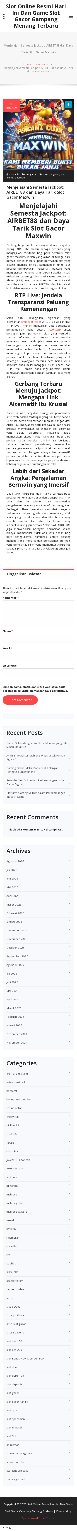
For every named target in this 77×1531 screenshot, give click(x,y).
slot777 (11, 1436)
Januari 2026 (14, 921)
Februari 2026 (15, 913)
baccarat (11, 1091)
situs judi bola (15, 1315)
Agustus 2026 (15, 861)
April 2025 (12, 999)
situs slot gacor (51, 174)
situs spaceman (16, 1332)
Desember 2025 (16, 930)
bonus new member (19, 1099)
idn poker (12, 1151)
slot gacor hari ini (17, 1401)
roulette (11, 1246)
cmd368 (11, 1134)
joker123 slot (14, 1168)
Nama (8, 631)
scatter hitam (14, 1280)
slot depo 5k (14, 1384)
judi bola (11, 1177)
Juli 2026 (11, 870)
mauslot (11, 1220)
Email (7, 648)
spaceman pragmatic (19, 1453)
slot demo (12, 1367)
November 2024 (16, 1042)
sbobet (11, 1263)
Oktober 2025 (15, 947)
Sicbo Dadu (13, 1306)
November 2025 (16, 939)
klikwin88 (12, 1185)
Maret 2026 (13, 904)
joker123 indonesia (18, 1160)
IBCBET (11, 1142)
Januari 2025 (14, 1025)
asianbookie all (15, 1082)
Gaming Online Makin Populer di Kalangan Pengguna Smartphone (32, 769)
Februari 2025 (15, 1016)
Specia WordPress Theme (38, 1518)
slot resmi (20, 177)
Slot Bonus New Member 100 (25, 1358)
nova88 (11, 1229)
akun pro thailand (17, 1073)
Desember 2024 (16, 1034)
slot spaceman (15, 1419)
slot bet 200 (14, 1349)
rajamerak (12, 1237)
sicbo (9, 1298)
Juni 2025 (12, 982)
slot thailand (14, 1427)
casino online (14, 1108)
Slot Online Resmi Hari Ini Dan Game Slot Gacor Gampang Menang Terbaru (36, 16)
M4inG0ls (13, 174)
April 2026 (12, 896)
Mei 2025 (12, 991)
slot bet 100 (14, 1341)
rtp (8, 1255)
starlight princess (17, 1470)
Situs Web (10, 665)
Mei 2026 (12, 887)
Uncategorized (15, 1479)
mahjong (11, 1194)
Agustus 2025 (15, 965)
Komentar (11, 597)
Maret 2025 (13, 1008)
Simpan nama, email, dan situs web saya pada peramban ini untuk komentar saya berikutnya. (35, 688)
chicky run (12, 1116)
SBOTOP (12, 1272)
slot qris (11, 1410)
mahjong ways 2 (16, 1211)
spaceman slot (15, 1462)
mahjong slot (14, 1203)
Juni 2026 (12, 878)
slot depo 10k (15, 1375)
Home (27, 64)
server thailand (15, 1289)
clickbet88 (12, 1125)
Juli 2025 (11, 973)
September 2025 (17, 956)
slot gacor (42, 64)
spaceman (12, 1444)
